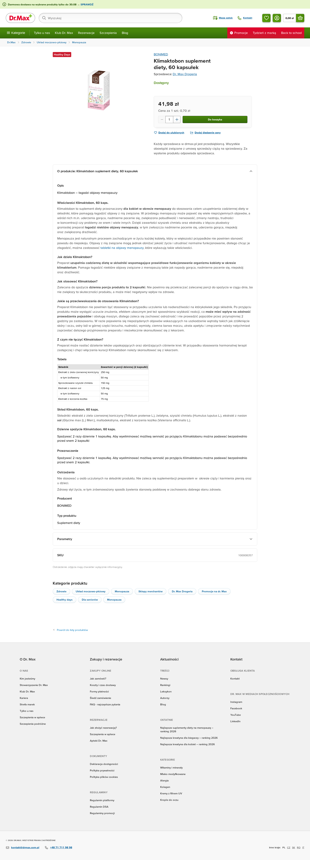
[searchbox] (110, 18)
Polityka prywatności (102, 770)
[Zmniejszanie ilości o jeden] (161, 119)
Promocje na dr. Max (214, 591)
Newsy (164, 678)
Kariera (24, 697)
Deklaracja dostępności (104, 763)
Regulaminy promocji (102, 813)
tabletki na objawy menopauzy (122, 248)
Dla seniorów (90, 599)
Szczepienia (108, 33)
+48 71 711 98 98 (61, 847)
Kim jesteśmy (27, 678)
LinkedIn (235, 721)
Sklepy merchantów (150, 591)
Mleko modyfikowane (172, 773)
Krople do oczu (169, 799)
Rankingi (165, 684)
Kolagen (165, 786)
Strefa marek (27, 704)
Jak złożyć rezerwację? (103, 727)
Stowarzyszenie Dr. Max (34, 684)
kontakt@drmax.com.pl (25, 847)
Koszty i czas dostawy (103, 684)
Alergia (164, 780)
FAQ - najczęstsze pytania (105, 704)
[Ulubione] (266, 18)
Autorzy (164, 697)
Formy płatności (99, 691)
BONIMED (161, 54)
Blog (125, 33)
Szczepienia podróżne (33, 723)
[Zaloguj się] (277, 18)
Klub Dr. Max (64, 33)
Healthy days (64, 599)
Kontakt (235, 678)
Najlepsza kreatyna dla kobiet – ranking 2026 (187, 744)
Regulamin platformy (102, 800)
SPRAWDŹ (86, 4)
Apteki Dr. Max (98, 740)
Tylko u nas (42, 33)
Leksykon (166, 691)
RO (298, 847)
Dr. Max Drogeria (185, 74)
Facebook (236, 708)
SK (293, 847)
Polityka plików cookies (104, 776)
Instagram (236, 701)
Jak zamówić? (98, 678)
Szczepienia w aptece (32, 717)
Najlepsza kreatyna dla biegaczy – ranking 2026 (189, 737)
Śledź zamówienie (100, 697)
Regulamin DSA (99, 806)
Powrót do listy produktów (72, 629)
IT (303, 847)
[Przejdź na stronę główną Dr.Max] (20, 18)
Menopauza (122, 591)
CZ (288, 847)
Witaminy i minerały (171, 767)
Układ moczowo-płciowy (90, 591)
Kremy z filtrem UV (171, 793)
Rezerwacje (86, 33)
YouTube (235, 714)
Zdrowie (61, 591)
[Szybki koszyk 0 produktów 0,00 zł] (300, 18)
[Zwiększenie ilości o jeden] (176, 119)
